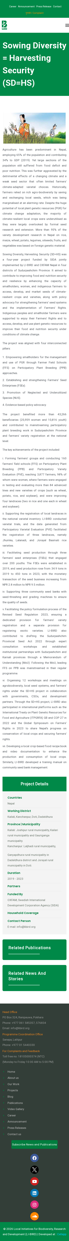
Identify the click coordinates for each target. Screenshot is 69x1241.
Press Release (43, 6)
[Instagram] (34, 1204)
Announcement (26, 6)
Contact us (14, 1134)
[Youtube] (34, 1181)
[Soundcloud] (34, 1216)
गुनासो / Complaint (35, 13)
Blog (10, 1096)
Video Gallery (16, 1109)
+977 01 (23, 1045)
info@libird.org (20, 1028)
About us (13, 1077)
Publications (15, 1103)
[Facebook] (34, 1158)
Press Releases (17, 1127)
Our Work (13, 1084)
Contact (57, 6)
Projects (13, 1090)
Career (12, 6)
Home (11, 1071)
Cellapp (61, 1234)
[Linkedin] (34, 1193)
